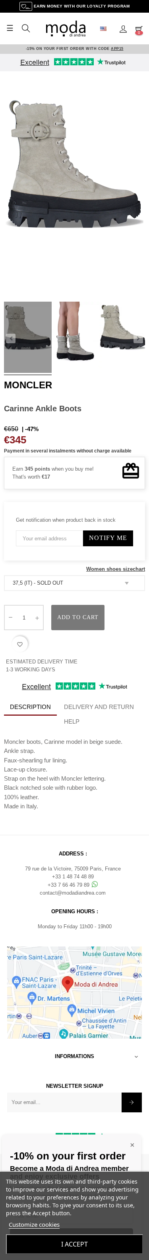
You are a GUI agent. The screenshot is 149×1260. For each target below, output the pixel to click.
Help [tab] (71, 721)
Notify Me (108, 537)
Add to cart (78, 617)
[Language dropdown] (106, 28)
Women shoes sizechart (115, 569)
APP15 (117, 49)
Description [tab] (30, 706)
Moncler (28, 385)
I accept (74, 1244)
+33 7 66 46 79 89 (69, 885)
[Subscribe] (132, 1102)
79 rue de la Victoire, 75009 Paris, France (73, 869)
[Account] (123, 28)
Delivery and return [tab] (99, 706)
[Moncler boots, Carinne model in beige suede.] (28, 338)
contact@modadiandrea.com (73, 893)
